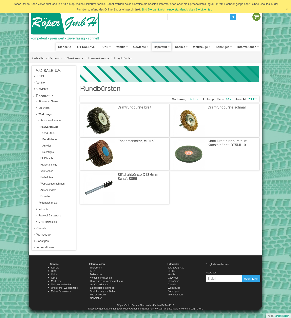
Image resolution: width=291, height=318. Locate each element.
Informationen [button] (247, 47)
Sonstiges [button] (223, 47)
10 (228, 99)
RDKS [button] (105, 47)
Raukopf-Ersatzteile (49, 215)
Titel (191, 99)
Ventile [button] (121, 47)
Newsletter (96, 297)
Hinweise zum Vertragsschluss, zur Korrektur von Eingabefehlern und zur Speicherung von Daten (107, 286)
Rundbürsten (123, 58)
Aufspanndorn (48, 190)
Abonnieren (251, 278)
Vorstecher (46, 171)
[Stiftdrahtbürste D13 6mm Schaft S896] (99, 188)
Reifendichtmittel (48, 202)
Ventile (40, 82)
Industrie (43, 209)
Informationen (45, 247)
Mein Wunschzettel (61, 284)
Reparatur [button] (161, 47)
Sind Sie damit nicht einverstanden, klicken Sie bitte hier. (177, 9)
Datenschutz (97, 274)
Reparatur (55, 58)
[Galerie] (256, 99)
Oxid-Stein (48, 133)
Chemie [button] (180, 47)
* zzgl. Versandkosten (217, 264)
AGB (92, 270)
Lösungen (43, 107)
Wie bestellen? (98, 294)
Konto (54, 277)
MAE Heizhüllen (47, 222)
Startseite (64, 47)
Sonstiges (48, 152)
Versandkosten (282, 315)
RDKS (40, 76)
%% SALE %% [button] (86, 47)
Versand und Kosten (101, 277)
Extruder (45, 196)
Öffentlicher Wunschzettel (64, 287)
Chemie (41, 228)
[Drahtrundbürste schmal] (189, 120)
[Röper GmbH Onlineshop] (67, 26)
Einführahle (46, 158)
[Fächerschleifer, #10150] (99, 154)
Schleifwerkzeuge (50, 120)
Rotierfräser (47, 177)
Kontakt (55, 267)
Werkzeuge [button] (201, 47)
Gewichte (42, 89)
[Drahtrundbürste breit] (99, 120)
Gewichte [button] (140, 47)
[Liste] (249, 99)
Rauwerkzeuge (98, 58)
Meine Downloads (61, 291)
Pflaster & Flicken (48, 101)
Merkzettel (56, 281)
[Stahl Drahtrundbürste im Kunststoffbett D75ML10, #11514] (189, 154)
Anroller (46, 145)
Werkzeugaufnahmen (52, 183)
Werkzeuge (75, 58)
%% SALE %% (48, 70)
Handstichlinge (48, 164)
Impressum (96, 267)
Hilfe (53, 270)
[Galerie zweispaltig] (252, 99)
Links (54, 274)
